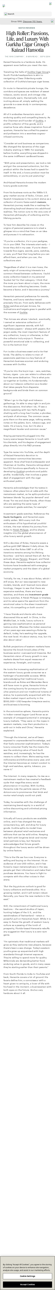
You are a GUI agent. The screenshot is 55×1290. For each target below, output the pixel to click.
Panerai (23, 559)
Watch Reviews (26, 28)
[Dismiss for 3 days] (51, 21)
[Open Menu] (4, 6)
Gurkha (39, 121)
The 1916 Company (14, 57)
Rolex (7, 306)
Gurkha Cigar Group (38, 72)
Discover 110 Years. (32, 21)
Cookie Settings (27, 1276)
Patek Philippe (20, 530)
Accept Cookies (27, 1284)
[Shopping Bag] (51, 6)
